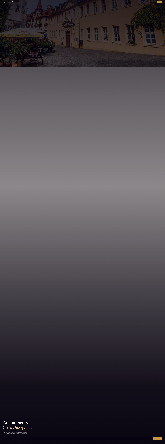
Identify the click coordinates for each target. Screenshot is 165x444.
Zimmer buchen (158, 438)
